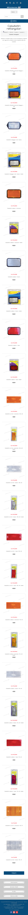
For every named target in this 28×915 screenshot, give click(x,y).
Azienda (10, 3)
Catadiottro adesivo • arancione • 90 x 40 (14, 619)
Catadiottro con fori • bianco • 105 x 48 (14, 482)
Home (7, 3)
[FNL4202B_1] (13, 262)
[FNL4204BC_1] (13, 708)
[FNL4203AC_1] (13, 433)
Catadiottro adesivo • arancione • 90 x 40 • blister (14, 654)
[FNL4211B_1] (13, 845)
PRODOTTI (6, 32)
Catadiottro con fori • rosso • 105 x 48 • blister (14, 585)
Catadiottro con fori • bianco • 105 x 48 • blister (14, 516)
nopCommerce (16, 909)
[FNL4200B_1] (13, 125)
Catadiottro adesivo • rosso (14, 345)
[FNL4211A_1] (13, 811)
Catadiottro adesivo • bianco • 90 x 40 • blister (14, 722)
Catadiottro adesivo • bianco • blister (14, 311)
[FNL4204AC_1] (13, 639)
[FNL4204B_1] (13, 674)
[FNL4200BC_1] (13, 159)
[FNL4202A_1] (13, 193)
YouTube (17, 912)
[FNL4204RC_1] (13, 776)
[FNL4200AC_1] (13, 90)
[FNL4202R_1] (13, 330)
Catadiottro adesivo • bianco (14, 276)
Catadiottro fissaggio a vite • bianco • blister (14, 174)
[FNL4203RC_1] (13, 571)
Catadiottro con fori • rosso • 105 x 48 (14, 551)
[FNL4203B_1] (13, 468)
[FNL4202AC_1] (13, 228)
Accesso (21, 3)
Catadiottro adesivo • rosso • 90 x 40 (14, 757)
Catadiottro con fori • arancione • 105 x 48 (14, 413)
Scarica (14, 3)
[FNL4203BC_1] (13, 502)
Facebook (11, 912)
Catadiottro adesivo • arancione (14, 208)
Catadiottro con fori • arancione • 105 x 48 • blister (14, 449)
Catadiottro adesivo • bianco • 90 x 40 (14, 688)
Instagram (14, 912)
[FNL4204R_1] (13, 742)
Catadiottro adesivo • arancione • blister (13, 242)
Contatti (17, 3)
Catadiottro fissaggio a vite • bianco (14, 139)
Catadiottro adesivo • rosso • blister (13, 379)
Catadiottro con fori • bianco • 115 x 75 (14, 859)
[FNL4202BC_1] (13, 296)
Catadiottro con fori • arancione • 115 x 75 (14, 825)
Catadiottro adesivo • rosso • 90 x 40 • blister (13, 791)
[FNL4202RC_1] (13, 365)
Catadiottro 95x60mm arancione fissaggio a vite (14, 71)
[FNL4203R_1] (13, 536)
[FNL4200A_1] (13, 56)
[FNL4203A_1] (13, 399)
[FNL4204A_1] (13, 605)
